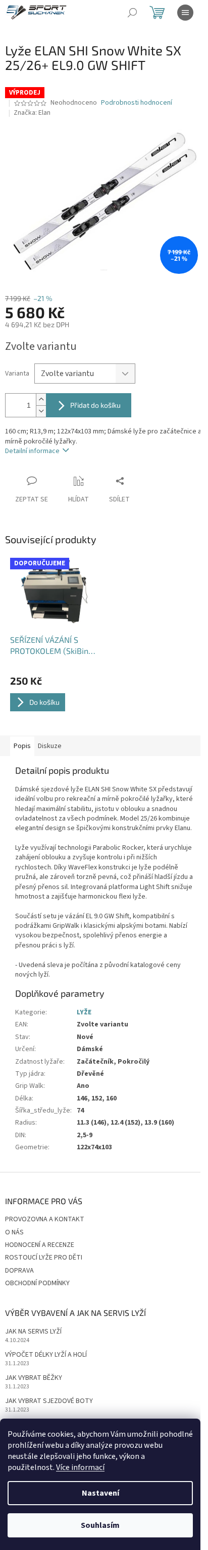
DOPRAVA (19, 1271)
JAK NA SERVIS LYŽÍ (33, 1332)
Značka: (32, 113)
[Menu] (185, 13)
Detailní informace (32, 451)
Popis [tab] (22, 746)
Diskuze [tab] (50, 746)
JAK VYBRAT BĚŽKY (33, 1378)
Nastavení (100, 1493)
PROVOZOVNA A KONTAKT (44, 1219)
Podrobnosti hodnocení (136, 103)
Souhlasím (100, 1525)
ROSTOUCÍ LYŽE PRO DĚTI (43, 1257)
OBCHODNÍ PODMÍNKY (37, 1283)
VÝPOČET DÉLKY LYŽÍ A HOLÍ (46, 1355)
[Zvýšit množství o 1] (41, 399)
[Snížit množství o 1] (41, 411)
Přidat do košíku (95, 405)
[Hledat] (132, 13)
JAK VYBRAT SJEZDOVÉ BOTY (49, 1401)
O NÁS (14, 1232)
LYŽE (84, 1012)
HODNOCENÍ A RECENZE (39, 1245)
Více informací (80, 1467)
